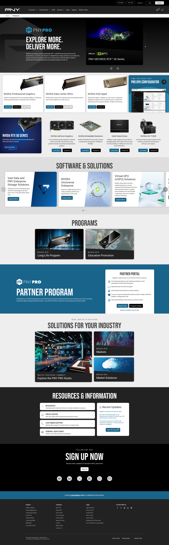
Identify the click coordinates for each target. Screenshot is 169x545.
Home (7, 16)
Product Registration (31, 510)
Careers (58, 523)
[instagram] (131, 507)
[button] (145, 36)
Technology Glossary (31, 513)
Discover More (10, 147)
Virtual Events (59, 518)
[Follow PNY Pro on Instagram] (99, 478)
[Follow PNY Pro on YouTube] (59, 478)
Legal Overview (90, 507)
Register (159, 3)
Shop (68, 10)
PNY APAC (130, 2)
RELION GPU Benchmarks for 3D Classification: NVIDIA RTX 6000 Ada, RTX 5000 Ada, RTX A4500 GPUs (112, 416)
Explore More (13, 199)
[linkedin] (128, 507)
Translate (139, 3)
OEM (53, 10)
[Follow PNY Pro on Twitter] (79, 478)
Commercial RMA (30, 520)
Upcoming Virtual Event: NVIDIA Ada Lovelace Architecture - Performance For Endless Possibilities (111, 422)
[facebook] (117, 507)
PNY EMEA (120, 2)
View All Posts (112, 430)
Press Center (59, 513)
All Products (26, 107)
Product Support (30, 507)
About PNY (59, 510)
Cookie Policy (89, 513)
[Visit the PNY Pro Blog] (109, 478)
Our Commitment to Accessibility (94, 523)
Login (149, 3)
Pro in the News (60, 515)
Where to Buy (83, 10)
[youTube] (124, 507)
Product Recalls (30, 518)
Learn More (8, 107)
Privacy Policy (89, 510)
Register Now (122, 306)
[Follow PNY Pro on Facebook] (89, 478)
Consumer (31, 10)
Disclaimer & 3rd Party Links (93, 520)
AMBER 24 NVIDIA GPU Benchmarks (110, 411)
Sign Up (84, 469)
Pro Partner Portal (30, 525)
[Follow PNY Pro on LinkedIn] (69, 478)
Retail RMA (28, 523)
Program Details (136, 306)
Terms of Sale (89, 518)
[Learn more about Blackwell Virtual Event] (114, 36)
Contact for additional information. (85, 495)
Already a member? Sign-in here (129, 310)
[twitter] (121, 507)
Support (74, 10)
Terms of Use (89, 515)
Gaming (59, 10)
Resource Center (60, 520)
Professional (43, 10)
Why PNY (58, 507)
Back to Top (138, 538)
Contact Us (16, 107)
